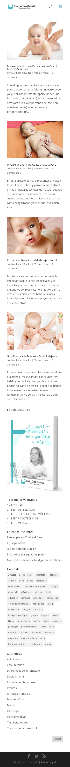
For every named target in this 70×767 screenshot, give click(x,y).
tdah (51, 626)
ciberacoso (41, 580)
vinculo (48, 644)
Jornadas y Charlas (18, 694)
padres (36, 621)
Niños (11, 621)
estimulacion (52, 598)
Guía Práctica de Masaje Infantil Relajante (32, 356)
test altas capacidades (31, 632)
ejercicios (25, 598)
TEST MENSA (19, 523)
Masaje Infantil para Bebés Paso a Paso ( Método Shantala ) (32, 67)
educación (13, 598)
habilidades (38, 603)
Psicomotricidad (16, 717)
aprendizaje (41, 574)
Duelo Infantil (15, 676)
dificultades (26, 592)
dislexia (38, 592)
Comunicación (15, 665)
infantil (50, 603)
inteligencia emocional (32, 609)
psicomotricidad (28, 626)
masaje (55, 615)
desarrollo (13, 592)
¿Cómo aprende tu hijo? (21, 549)
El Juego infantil (16, 543)
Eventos (12, 688)
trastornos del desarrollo (33, 638)
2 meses (12, 574)
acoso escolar (25, 574)
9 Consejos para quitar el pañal (26, 554)
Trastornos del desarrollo (22, 728)
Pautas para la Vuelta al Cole (24, 537)
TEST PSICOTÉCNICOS (24, 518)
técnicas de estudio (17, 644)
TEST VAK (17, 505)
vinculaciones (35, 644)
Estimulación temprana (21, 682)
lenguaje (45, 615)
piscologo (57, 621)
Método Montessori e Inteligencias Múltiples (34, 560)
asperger (54, 574)
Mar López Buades (21, 72)
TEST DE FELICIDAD (23, 509)
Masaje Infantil (41, 72)
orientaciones (23, 621)
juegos (34, 615)
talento (43, 626)
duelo (48, 592)
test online (49, 632)
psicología (13, 626)
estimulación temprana (19, 603)
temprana (12, 632)
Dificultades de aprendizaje (23, 670)
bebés (30, 580)
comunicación (14, 586)
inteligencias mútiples (18, 615)
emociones (38, 598)
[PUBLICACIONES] (35, 491)
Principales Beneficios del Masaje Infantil (32, 260)
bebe (21, 580)
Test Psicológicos (17, 722)
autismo (12, 580)
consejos (54, 586)
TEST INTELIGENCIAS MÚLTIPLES (31, 514)
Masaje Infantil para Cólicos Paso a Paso (31, 164)
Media (10, 705)
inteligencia (13, 609)
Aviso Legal (48, 762)
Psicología (13, 711)
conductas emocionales (35, 586)
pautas (46, 621)
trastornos (13, 638)
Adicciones (13, 659)
